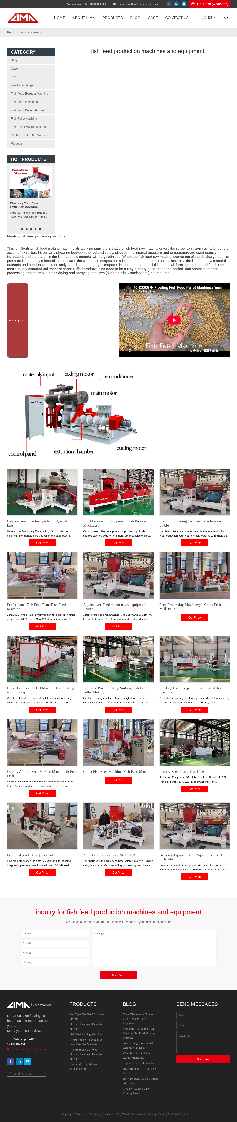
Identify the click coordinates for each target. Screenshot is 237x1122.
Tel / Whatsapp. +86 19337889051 (20, 1042)
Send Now (118, 975)
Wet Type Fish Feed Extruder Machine (86, 1016)
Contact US (177, 18)
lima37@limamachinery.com (26, 1049)
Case (153, 18)
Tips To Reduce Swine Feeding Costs (136, 1091)
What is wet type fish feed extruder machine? (138, 1055)
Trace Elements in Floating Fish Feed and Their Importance (138, 1019)
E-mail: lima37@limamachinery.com (138, 3)
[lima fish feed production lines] (27, 1061)
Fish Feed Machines (24, 101)
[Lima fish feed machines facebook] (168, 3)
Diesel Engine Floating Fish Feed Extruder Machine (85, 1042)
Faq (13, 77)
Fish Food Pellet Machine (28, 110)
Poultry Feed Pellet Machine (29, 135)
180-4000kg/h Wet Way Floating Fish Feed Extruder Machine (85, 1054)
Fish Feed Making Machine (85, 1034)
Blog (135, 18)
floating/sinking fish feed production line (83, 1066)
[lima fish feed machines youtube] (184, 3)
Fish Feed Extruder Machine (29, 93)
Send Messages (197, 1004)
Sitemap (152, 1114)
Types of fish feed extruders (139, 1063)
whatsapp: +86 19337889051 (89, 3)
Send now (203, 1059)
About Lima (84, 18)
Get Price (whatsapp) (212, 4)
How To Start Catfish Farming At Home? (140, 1081)
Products (112, 18)
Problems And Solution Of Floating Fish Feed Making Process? (139, 1033)
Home (59, 18)
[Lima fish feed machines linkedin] (176, 3)
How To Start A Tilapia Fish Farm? (139, 1071)
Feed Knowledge (22, 85)
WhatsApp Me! (17, 320)
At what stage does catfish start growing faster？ (138, 1045)
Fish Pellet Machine (24, 118)
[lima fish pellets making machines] (19, 1061)
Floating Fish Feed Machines (173, 1114)
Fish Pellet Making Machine (29, 126)
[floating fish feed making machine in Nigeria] (23, 18)
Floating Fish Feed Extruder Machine (85, 1026)
